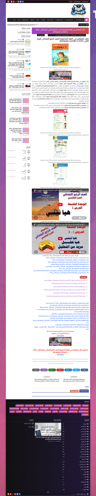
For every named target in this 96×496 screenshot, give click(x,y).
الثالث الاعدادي (29, 405)
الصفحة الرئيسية (85, 1)
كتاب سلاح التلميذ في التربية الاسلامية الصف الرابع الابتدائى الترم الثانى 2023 (68, 262)
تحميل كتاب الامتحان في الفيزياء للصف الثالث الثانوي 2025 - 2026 (16, 86)
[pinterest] (14, 2)
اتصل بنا (70, 1)
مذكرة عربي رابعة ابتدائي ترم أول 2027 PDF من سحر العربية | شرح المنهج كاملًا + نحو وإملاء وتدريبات (64, 280)
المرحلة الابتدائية (79, 20)
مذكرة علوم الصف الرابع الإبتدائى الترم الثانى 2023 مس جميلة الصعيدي (70, 264)
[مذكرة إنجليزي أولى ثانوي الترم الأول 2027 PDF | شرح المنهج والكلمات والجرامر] (26, 100)
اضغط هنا (60, 335)
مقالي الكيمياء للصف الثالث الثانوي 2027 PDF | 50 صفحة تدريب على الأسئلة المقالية (19, 110)
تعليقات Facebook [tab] (84, 391)
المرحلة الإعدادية (69, 20)
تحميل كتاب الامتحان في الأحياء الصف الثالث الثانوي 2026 (17, 76)
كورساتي (73, 494)
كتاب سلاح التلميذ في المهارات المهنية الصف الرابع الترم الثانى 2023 (70, 260)
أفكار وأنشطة (76, 405)
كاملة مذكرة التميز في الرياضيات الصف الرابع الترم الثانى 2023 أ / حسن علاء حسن (67, 303)
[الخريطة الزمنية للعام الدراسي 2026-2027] (26, 140)
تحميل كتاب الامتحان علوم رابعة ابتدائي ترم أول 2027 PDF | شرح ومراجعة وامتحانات (68, 283)
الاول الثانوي (48, 405)
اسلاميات (85, 405)
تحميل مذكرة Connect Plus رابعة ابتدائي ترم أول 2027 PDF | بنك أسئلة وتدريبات (69, 293)
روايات (19, 20)
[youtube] (18, 2)
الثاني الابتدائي (83, 408)
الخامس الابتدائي (53, 408)
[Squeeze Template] (88, 494)
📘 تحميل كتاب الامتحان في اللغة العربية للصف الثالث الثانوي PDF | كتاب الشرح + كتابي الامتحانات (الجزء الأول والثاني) (16, 65)
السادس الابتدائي (33, 408)
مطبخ (11, 411)
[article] (46, 379)
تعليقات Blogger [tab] (74, 391)
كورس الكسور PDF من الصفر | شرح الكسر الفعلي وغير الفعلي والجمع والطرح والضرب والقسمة (66, 296)
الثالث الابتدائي (39, 405)
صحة (15, 20)
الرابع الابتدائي (57, 35)
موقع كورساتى (80, 86)
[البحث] (8, 2)
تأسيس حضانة (50, 20)
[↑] (48, 492)
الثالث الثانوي (19, 405)
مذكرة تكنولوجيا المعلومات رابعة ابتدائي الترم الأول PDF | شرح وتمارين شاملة (69, 287)
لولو (25, 157)
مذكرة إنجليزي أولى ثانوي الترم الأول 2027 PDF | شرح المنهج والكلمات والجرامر (42, 25)
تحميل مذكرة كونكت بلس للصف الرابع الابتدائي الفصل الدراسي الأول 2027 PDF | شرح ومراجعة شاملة (64, 290)
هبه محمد (24, 150)
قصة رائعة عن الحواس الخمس (17, 41)
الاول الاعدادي (57, 405)
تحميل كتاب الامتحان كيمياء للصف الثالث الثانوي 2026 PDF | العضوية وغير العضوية (16, 52)
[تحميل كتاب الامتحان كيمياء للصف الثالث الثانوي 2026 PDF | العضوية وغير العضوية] (27, 51)
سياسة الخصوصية (77, 1)
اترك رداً (24, 153)
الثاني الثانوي (64, 408)
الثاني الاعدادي (73, 408)
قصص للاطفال (27, 411)
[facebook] (23, 2)
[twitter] (21, 2)
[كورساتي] (78, 10)
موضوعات (43, 20)
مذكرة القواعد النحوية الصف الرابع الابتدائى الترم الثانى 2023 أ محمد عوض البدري (67, 266)
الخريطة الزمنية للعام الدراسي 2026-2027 (17, 140)
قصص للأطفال (25, 20)
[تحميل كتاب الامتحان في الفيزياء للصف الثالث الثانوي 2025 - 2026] (27, 85)
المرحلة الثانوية (59, 20)
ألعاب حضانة (23, 408)
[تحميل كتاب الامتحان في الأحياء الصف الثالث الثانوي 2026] (27, 75)
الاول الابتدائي (67, 405)
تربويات (37, 20)
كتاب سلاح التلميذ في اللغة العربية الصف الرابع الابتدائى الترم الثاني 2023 (69, 273)
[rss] (12, 2)
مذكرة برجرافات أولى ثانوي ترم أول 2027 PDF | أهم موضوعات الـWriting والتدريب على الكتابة (19, 131)
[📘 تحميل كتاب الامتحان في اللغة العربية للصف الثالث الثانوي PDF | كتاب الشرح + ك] (27, 62)
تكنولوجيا (32, 20)
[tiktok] (16, 2)
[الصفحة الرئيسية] (86, 20)
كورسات (18, 411)
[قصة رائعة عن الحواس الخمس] (27, 41)
